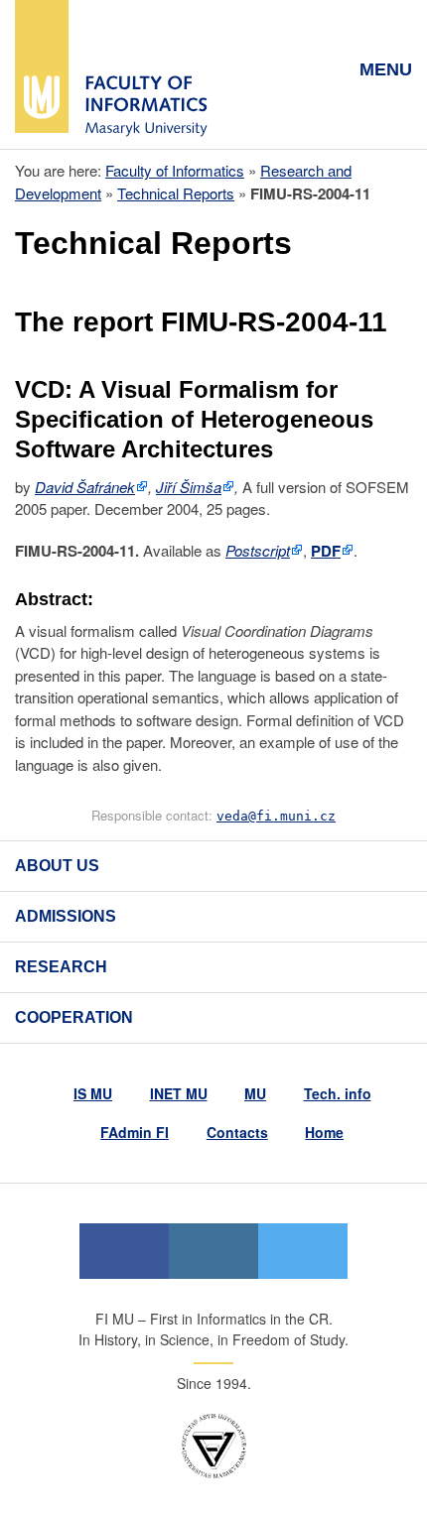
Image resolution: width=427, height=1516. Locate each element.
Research (61, 966)
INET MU (179, 1093)
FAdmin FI (134, 1132)
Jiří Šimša (188, 486)
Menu (385, 69)
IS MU (92, 1093)
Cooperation (74, 1017)
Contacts (237, 1132)
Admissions (65, 916)
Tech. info (337, 1093)
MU (255, 1093)
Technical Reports (175, 193)
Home (324, 1132)
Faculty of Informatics (174, 170)
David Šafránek (85, 486)
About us (57, 865)
